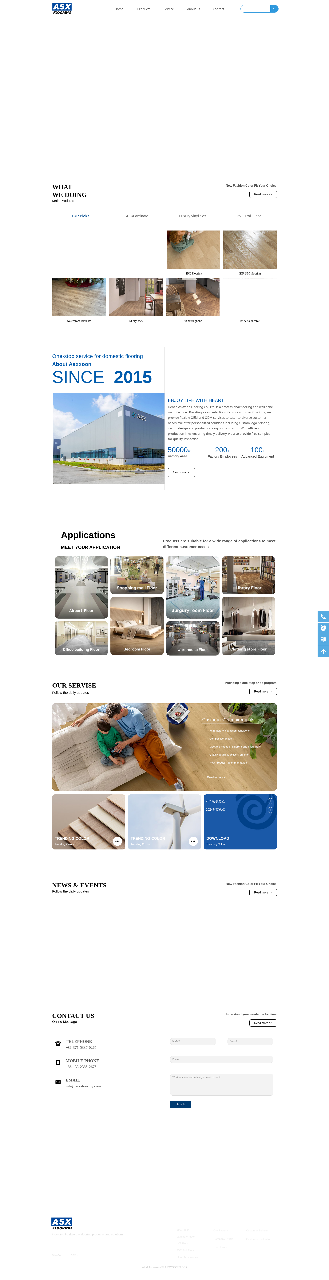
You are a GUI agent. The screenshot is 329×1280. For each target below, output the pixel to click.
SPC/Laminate (136, 216)
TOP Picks (80, 216)
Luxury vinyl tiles (192, 216)
